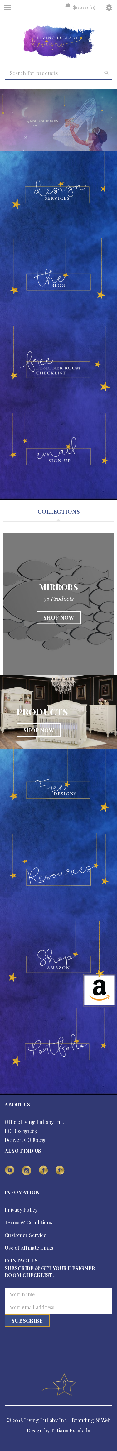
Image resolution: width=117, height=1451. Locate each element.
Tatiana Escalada (70, 1430)
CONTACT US (21, 1260)
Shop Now (58, 617)
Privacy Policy (21, 1209)
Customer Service (25, 1235)
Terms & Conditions (28, 1222)
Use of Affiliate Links (29, 1247)
